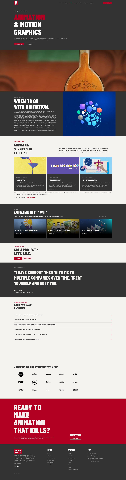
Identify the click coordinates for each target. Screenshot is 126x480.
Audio (69, 462)
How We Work (50, 458)
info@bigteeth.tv (94, 456)
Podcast (70, 460)
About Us (49, 455)
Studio (69, 465)
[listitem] (30, 174)
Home (48, 453)
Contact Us (50, 465)
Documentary (71, 458)
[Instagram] (15, 466)
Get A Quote (50, 462)
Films (69, 453)
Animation (70, 455)
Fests (69, 467)
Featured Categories (73, 469)
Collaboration (50, 460)
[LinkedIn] (18, 466)
